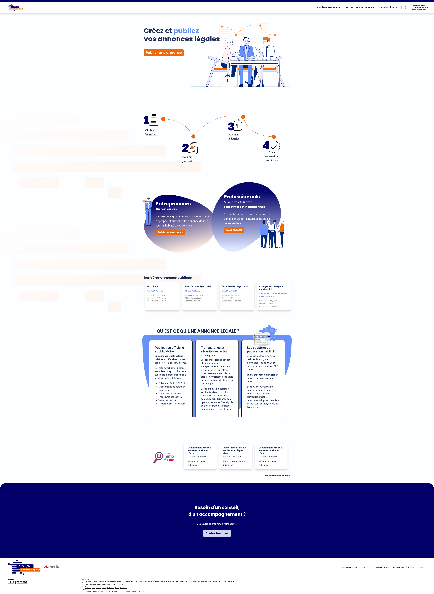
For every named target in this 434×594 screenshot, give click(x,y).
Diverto (145, 581)
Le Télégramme (89, 581)
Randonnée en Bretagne (186, 581)
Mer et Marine (175, 581)
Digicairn (120, 584)
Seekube (117, 588)
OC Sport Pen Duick (103, 591)
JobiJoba (104, 588)
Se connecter (234, 230)
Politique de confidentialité (403, 567)
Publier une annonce (328, 7)
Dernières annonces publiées (168, 277)
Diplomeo (98, 588)
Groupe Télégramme (90, 584)
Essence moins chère (153, 581)
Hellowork (88, 588)
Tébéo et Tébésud (212, 581)
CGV (363, 567)
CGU (370, 567)
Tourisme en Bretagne (137, 581)
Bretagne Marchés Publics (123, 581)
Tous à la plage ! (222, 581)
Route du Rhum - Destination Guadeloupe (119, 591)
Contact (421, 567)
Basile (93, 588)
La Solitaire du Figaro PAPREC (138, 591)
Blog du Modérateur (99, 581)
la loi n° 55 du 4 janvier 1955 (172, 362)
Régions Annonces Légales (200, 581)
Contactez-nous (217, 533)
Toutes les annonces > (277, 475)
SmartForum (123, 588)
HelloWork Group (101, 584)
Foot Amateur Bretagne (91, 591)
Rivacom (114, 584)
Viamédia (109, 584)
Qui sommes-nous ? (350, 567)
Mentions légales (383, 567)
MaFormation (110, 588)
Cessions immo (388, 7)
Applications (230, 581)
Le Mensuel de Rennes (165, 581)
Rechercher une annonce (360, 7)
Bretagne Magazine (110, 581)
